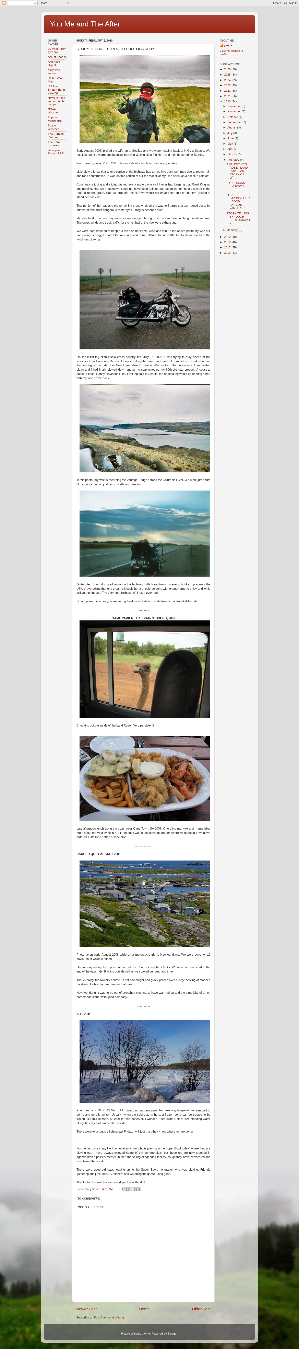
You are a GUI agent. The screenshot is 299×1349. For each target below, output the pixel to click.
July (230, 133)
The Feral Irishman (54, 143)
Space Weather (53, 127)
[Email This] (124, 1189)
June (231, 138)
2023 (227, 85)
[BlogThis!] (127, 1189)
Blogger (172, 1333)
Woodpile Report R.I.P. (56, 152)
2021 (227, 96)
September (234, 122)
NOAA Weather (53, 111)
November (234, 111)
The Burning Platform (56, 135)
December (234, 106)
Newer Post (86, 1309)
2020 (227, 101)
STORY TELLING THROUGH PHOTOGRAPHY (238, 218)
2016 (227, 252)
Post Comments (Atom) (109, 1317)
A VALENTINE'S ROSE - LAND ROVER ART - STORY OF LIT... (237, 171)
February (233, 159)
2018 (227, 242)
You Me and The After (85, 24)
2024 (227, 80)
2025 (227, 74)
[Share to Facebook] (135, 1189)
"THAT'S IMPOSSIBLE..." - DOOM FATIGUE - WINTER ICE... (238, 201)
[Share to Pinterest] (139, 1189)
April (230, 148)
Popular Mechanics (55, 119)
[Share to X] (131, 1189)
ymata (228, 45)
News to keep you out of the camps (56, 101)
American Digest (54, 63)
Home (144, 1309)
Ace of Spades (57, 56)
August (232, 127)
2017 (227, 247)
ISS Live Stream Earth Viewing (56, 89)
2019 (227, 236)
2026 (227, 69)
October (233, 117)
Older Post (201, 1309)
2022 (227, 90)
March (231, 154)
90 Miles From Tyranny (57, 50)
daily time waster (54, 71)
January (233, 230)
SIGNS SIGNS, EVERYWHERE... (239, 186)
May (230, 143)
